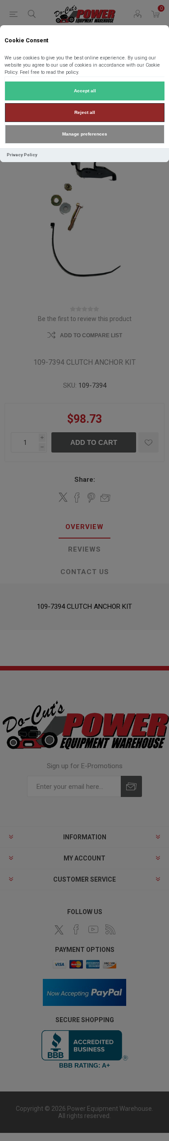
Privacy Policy (22, 154)
